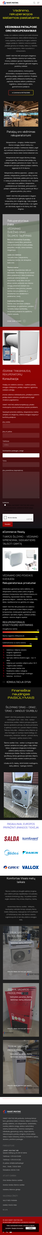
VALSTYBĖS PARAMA (10, 1200)
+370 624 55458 (15, 1156)
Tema (4, 461)
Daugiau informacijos (17, 1228)
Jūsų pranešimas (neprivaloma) (13, 470)
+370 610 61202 (15, 1160)
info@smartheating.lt (17, 1163)
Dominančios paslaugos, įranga (13, 451)
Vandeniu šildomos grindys (11, 1189)
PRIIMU (31, 1228)
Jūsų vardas (6, 422)
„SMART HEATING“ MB (10, 1150)
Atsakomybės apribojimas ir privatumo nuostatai (19, 1222)
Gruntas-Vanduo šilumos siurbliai (13, 1185)
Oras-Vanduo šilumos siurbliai (12, 1180)
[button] (38, 3)
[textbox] (3, 455)
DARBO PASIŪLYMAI (10, 1205)
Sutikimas (18, 506)
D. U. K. (5, 1210)
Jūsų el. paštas (7, 432)
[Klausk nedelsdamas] (21, 953)
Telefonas (6, 441)
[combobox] (21, 455)
